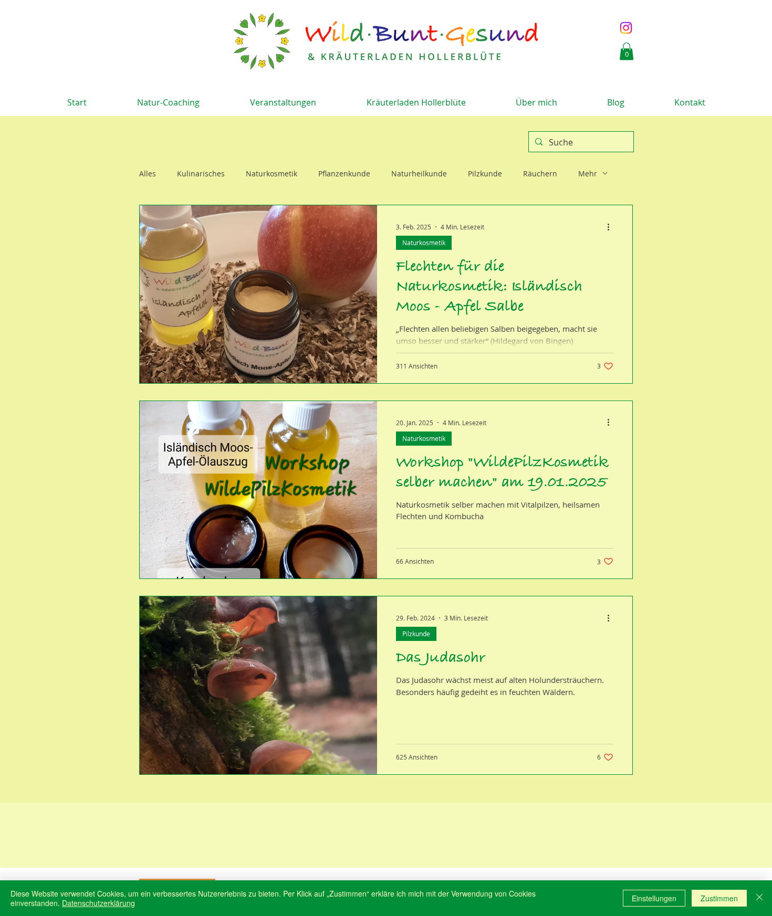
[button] (626, 51)
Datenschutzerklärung (98, 903)
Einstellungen (654, 898)
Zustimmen (719, 898)
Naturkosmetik (271, 173)
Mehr (587, 173)
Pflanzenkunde (344, 173)
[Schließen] (759, 898)
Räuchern (540, 173)
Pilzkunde (485, 173)
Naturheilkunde (419, 173)
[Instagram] (626, 28)
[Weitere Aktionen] (612, 226)
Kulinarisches (201, 173)
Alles (147, 173)
